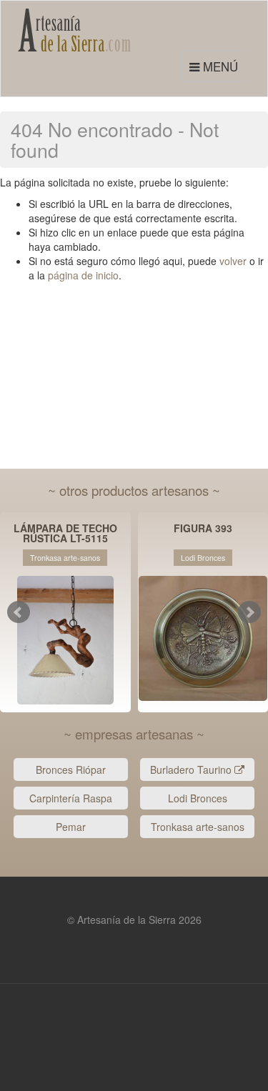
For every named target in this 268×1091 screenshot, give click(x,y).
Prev (18, 612)
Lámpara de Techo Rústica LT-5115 (65, 533)
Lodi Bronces (197, 798)
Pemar (71, 827)
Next (249, 612)
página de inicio (83, 275)
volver (233, 261)
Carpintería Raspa (70, 798)
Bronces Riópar (71, 769)
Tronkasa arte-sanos (197, 827)
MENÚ (215, 69)
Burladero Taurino (192, 769)
